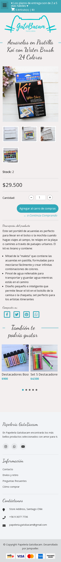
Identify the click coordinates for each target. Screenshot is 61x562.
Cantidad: (9, 198)
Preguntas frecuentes (15, 481)
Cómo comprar (11, 486)
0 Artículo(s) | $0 (25, 9)
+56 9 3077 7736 (18, 516)
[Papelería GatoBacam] (30, 24)
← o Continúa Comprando (40, 215)
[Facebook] (7, 314)
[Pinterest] (26, 314)
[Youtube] (23, 446)
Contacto (8, 469)
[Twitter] (17, 314)
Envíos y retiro (10, 475)
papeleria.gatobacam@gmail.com (28, 524)
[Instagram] (6, 446)
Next (51, 365)
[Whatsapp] (14, 446)
